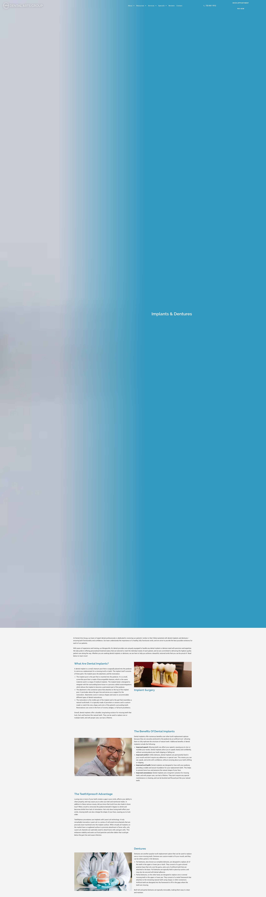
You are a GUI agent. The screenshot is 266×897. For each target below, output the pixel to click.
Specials (161, 6)
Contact (179, 6)
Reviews (172, 6)
